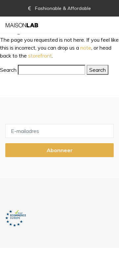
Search (8, 69)
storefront (40, 55)
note (85, 47)
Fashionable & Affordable (62, 8)
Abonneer (60, 150)
